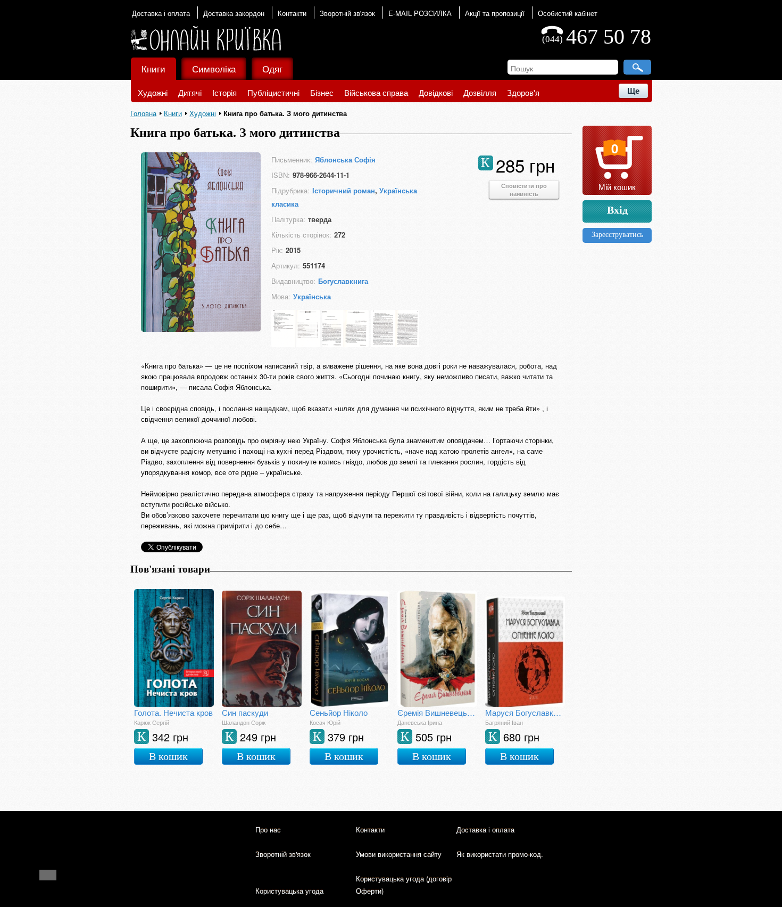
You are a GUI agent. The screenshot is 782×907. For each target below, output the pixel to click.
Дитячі (190, 92)
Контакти (292, 13)
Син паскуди (245, 712)
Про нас (268, 829)
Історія (224, 92)
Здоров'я (523, 92)
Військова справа (376, 92)
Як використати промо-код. (499, 854)
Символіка (214, 68)
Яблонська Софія (345, 159)
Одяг (272, 68)
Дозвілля (479, 92)
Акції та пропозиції (495, 13)
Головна (143, 113)
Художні (153, 92)
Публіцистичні (273, 92)
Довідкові (436, 92)
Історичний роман (343, 190)
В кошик (168, 756)
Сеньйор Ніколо (339, 712)
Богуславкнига (343, 281)
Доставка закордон (233, 13)
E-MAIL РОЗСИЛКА (420, 13)
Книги (153, 68)
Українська (312, 296)
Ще (633, 90)
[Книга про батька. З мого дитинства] (201, 328)
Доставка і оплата (161, 13)
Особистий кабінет (567, 13)
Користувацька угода (289, 891)
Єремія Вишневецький (437, 712)
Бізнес (322, 92)
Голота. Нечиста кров (173, 712)
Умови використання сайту (399, 854)
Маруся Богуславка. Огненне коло (525, 712)
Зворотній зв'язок (347, 13)
